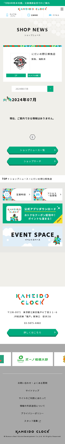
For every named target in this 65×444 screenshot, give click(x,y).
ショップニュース (19, 178)
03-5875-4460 (32, 322)
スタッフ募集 (31, 420)
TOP (4, 178)
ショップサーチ (32, 161)
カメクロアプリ (13, 15)
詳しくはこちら (32, 332)
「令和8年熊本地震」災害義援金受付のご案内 (26, 3)
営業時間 (34, 15)
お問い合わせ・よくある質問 (32, 382)
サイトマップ (32, 390)
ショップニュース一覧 (32, 150)
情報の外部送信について (32, 405)
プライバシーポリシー (32, 413)
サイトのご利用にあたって (32, 398)
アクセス (56, 15)
